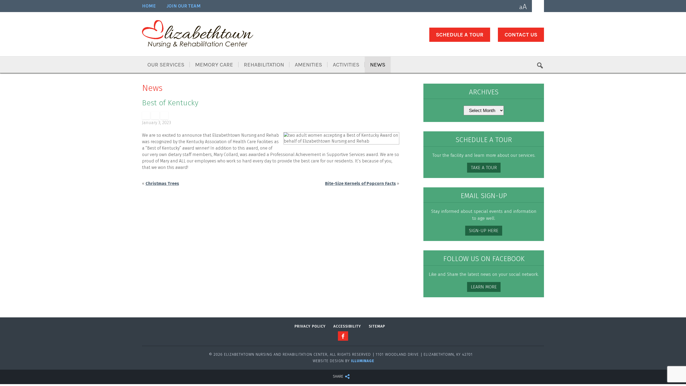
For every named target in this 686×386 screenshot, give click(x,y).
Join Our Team (183, 6)
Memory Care (214, 64)
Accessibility (347, 326)
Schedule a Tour (459, 35)
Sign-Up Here (483, 230)
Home (149, 6)
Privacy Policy (310, 326)
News (377, 64)
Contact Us (521, 35)
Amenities (308, 64)
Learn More (484, 287)
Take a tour (484, 167)
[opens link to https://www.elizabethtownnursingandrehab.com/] (197, 35)
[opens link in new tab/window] (146, 116)
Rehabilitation (264, 64)
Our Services (165, 64)
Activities (346, 64)
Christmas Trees (162, 183)
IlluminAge (362, 361)
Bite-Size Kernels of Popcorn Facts (360, 183)
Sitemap (377, 326)
